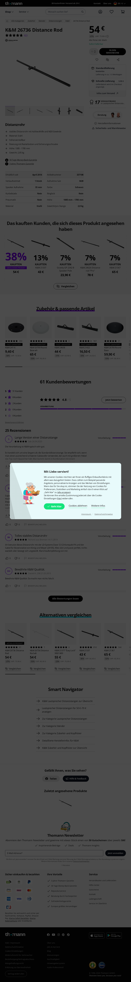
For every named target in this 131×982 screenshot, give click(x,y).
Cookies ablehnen (78, 505)
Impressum (86, 514)
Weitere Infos (98, 505)
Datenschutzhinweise (104, 514)
